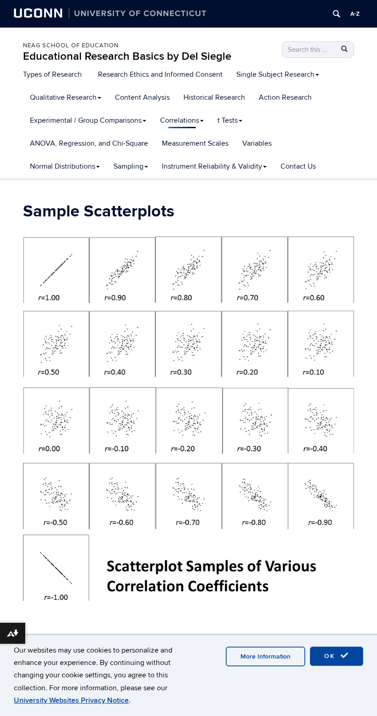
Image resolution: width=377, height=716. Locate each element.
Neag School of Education (71, 45)
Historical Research (214, 97)
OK (331, 656)
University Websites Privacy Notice (71, 700)
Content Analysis (142, 97)
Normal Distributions (62, 166)
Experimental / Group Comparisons (86, 120)
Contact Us (298, 166)
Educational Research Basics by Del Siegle (127, 56)
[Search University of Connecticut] (336, 13)
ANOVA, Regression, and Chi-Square (89, 143)
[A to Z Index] (355, 13)
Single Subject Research (275, 74)
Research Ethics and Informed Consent (160, 74)
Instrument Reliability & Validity (212, 166)
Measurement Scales (195, 143)
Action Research (285, 97)
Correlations (179, 120)
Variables (257, 143)
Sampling (128, 166)
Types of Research (52, 74)
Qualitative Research (63, 97)
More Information (265, 656)
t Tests (227, 120)
